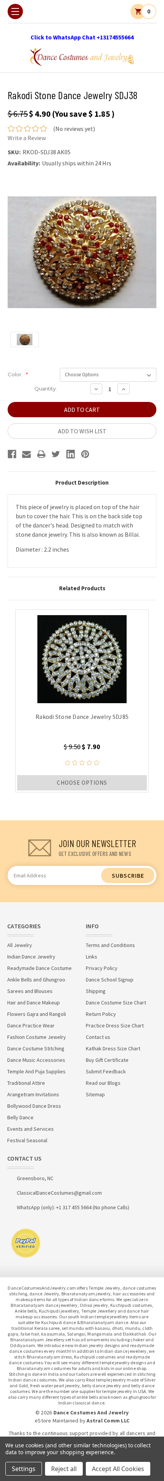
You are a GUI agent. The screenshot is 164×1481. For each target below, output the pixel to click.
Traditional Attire (26, 1082)
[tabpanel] (82, 700)
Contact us (98, 1037)
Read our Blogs (103, 1082)
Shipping (96, 991)
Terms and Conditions (110, 945)
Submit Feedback (106, 1071)
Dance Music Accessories (36, 1059)
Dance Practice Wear (31, 1025)
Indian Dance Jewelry (31, 956)
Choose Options (82, 782)
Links (91, 956)
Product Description (82, 482)
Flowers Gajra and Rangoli (36, 1014)
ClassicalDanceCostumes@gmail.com (59, 1192)
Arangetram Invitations (33, 1094)
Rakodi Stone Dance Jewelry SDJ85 (82, 716)
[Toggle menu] (15, 11)
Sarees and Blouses (30, 991)
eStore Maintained (56, 1420)
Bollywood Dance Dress (34, 1105)
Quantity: (45, 388)
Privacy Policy (101, 968)
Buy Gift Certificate (107, 1059)
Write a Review (27, 138)
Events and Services (30, 1128)
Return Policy (101, 1014)
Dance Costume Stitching (35, 1048)
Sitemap (95, 1094)
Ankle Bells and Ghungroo (36, 979)
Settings (23, 1469)
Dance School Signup (109, 979)
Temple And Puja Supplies (36, 1071)
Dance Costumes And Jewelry (91, 1412)
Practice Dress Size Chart (115, 1025)
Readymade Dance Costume (39, 968)
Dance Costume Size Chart (116, 1002)
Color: (18, 374)
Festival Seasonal (27, 1140)
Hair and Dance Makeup (33, 1002)
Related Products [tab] (82, 588)
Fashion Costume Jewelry (36, 1037)
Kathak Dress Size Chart (113, 1048)
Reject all (64, 1469)
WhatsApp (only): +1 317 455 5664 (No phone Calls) (73, 1207)
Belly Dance (20, 1117)
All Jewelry (19, 945)
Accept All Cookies (118, 1469)
